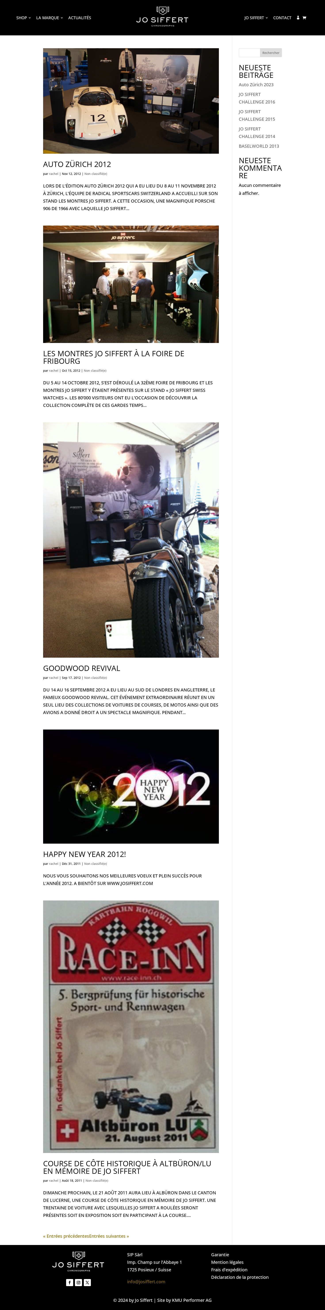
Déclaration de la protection (240, 1277)
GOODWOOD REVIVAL (81, 668)
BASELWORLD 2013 (259, 146)
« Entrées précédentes (66, 1236)
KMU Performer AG (192, 1300)
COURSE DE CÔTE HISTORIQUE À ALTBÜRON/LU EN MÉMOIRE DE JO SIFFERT (127, 1167)
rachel (53, 174)
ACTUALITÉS (79, 18)
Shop (21, 18)
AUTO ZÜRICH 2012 (77, 164)
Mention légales (227, 1262)
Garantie (220, 1255)
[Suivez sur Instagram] (78, 1282)
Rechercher (270, 53)
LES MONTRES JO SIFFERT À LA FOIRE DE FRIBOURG (113, 357)
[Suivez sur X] (87, 1282)
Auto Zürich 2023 (256, 85)
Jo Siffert (254, 18)
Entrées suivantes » (109, 1236)
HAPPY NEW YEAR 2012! (84, 854)
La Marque (47, 18)
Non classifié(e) (95, 174)
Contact (282, 18)
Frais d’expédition (229, 1270)
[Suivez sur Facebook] (69, 1282)
